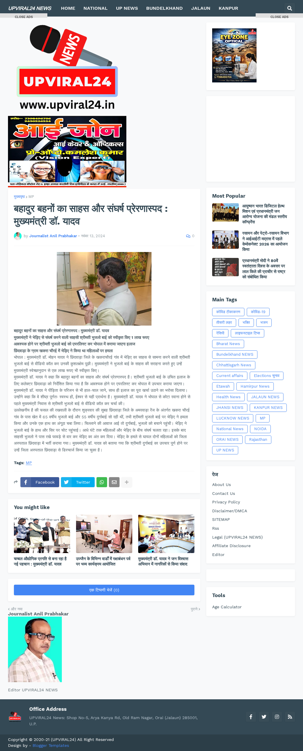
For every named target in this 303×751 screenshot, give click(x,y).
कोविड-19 (258, 312)
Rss (215, 528)
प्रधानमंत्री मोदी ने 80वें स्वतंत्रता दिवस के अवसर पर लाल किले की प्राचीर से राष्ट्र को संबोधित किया (263, 268)
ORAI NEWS (227, 439)
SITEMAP (221, 519)
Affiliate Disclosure (231, 545)
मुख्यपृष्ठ (19, 197)
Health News (228, 397)
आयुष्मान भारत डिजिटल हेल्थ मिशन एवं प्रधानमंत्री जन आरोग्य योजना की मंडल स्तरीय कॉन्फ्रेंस (264, 214)
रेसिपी (220, 333)
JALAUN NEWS (265, 397)
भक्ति (246, 322)
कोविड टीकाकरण (228, 312)
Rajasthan (258, 439)
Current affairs (229, 375)
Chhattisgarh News (233, 365)
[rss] (290, 717)
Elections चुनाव (266, 375)
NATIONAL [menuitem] (95, 8)
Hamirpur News (255, 386)
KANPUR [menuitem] (228, 8)
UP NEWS (225, 450)
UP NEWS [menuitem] (127, 8)
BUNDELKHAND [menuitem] (164, 8)
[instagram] (277, 717)
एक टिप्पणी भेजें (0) (104, 590)
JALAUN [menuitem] (200, 8)
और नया (16, 609)
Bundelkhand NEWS (234, 354)
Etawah (223, 386)
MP (31, 197)
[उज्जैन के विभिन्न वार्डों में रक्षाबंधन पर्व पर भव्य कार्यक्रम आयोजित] (104, 534)
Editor (218, 554)
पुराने (194, 609)
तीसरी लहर (224, 322)
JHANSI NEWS (229, 407)
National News (230, 429)
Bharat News (228, 344)
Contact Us (223, 493)
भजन (263, 322)
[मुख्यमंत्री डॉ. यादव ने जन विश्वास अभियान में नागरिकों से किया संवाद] (166, 534)
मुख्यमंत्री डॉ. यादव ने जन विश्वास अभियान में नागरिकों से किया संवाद (163, 561)
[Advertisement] (250, 139)
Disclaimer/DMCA (229, 510)
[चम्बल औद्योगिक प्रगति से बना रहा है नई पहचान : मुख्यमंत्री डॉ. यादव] (42, 534)
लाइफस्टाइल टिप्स (247, 333)
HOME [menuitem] (68, 8)
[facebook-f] (251, 717)
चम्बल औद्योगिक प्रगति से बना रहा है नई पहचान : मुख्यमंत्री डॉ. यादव (40, 561)
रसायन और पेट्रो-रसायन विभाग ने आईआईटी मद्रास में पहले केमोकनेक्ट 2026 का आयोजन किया (265, 241)
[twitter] (264, 717)
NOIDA (260, 429)
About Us (221, 484)
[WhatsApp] (101, 482)
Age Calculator (227, 606)
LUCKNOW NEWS (232, 418)
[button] (289, 8)
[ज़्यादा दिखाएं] (126, 482)
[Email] (114, 482)
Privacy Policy (226, 502)
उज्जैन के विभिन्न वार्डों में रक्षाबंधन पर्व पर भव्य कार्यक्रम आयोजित (103, 561)
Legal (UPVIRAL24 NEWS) (237, 537)
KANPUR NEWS (268, 407)
